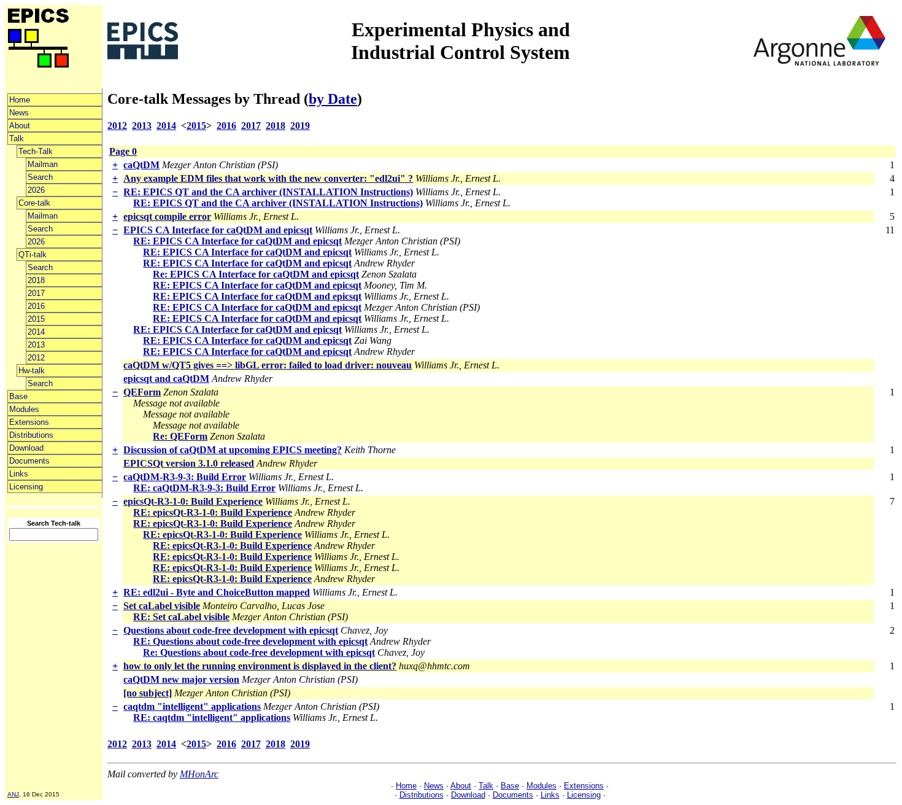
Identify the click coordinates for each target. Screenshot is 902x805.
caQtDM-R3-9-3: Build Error (184, 477)
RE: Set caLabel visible (181, 617)
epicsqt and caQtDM (166, 378)
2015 (36, 319)
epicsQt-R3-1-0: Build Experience (193, 501)
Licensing (26, 486)
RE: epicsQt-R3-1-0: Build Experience (212, 512)
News (19, 112)
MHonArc (199, 774)
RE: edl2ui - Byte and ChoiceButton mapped (216, 592)
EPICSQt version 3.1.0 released (188, 463)
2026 (36, 190)
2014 (36, 331)
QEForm (142, 392)
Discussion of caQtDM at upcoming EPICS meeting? (232, 450)
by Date (333, 99)
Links (18, 473)
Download (26, 448)
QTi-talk (32, 254)
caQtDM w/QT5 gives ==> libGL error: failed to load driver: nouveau (267, 365)
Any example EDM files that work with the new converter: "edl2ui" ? (268, 178)
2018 (36, 280)
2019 (300, 125)
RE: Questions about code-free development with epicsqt (250, 641)
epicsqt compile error (167, 216)
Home (19, 99)
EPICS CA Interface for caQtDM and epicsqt (217, 230)
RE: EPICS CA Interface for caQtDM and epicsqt (237, 241)
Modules (24, 409)
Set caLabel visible (161, 606)
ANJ (13, 794)
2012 (36, 357)
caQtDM (141, 165)
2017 (36, 293)
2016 (36, 306)
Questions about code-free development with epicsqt (230, 630)
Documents (29, 460)
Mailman (43, 164)
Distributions (31, 435)
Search (40, 177)
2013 (36, 344)
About (19, 125)
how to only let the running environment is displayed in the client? (259, 666)
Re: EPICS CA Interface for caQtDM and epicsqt (256, 274)
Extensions (29, 422)
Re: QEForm (180, 436)
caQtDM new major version (181, 679)
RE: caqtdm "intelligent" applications (211, 717)
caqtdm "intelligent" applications (192, 706)
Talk (16, 138)
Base (18, 396)
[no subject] (147, 693)
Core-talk (34, 203)
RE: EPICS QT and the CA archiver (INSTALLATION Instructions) (268, 192)
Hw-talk (31, 370)
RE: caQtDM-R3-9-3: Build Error (204, 488)
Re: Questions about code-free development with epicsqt (259, 652)
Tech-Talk (35, 151)
